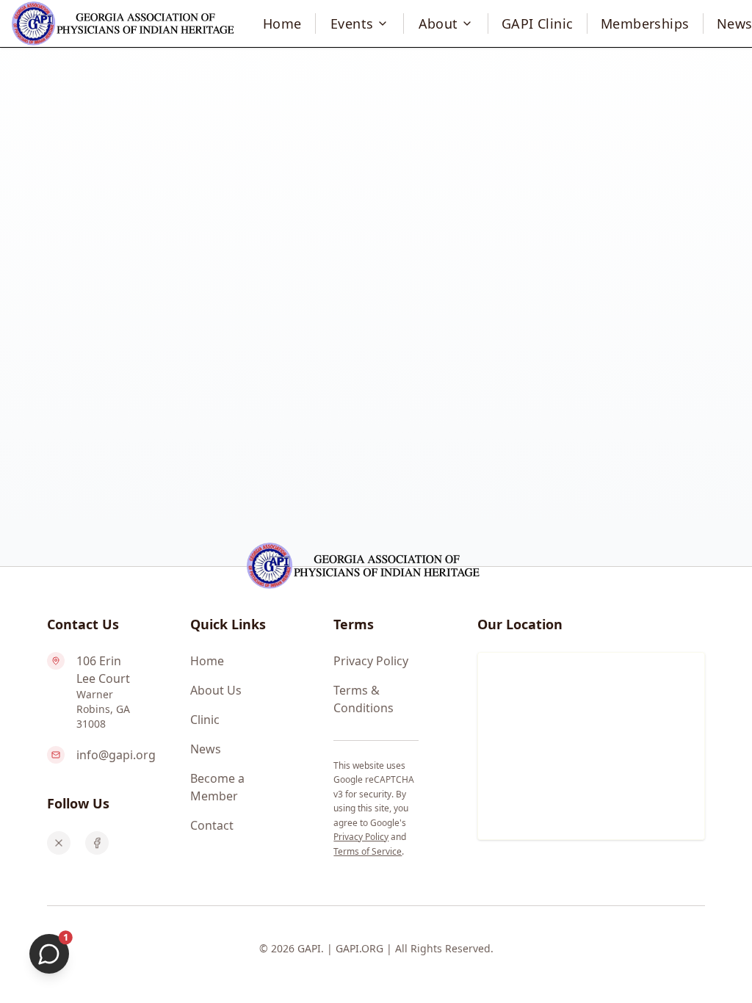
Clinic (205, 719)
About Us (216, 690)
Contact (212, 825)
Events (352, 23)
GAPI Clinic (538, 23)
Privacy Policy (370, 661)
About (438, 23)
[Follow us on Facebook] (97, 843)
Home (282, 23)
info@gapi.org (116, 755)
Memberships (645, 23)
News (205, 749)
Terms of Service (367, 851)
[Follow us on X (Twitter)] (58, 843)
